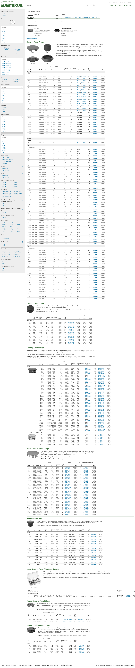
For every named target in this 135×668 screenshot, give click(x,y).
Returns (14, 665)
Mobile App (37, 665)
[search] (22, 27)
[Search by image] (94, 5)
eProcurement (55, 665)
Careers (31, 665)
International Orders (22, 665)
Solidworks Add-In (46, 665)
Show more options (32, 38)
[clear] (87, 5)
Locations (8, 665)
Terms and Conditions (120, 665)
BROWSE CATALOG (7, 1)
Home (2, 665)
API (62, 665)
